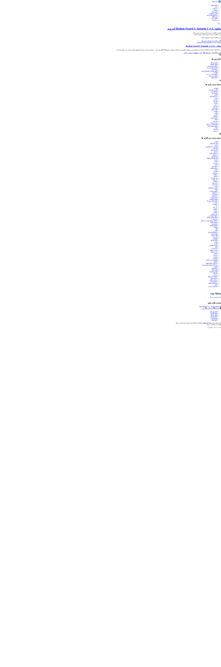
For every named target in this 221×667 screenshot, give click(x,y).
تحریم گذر (215, 184)
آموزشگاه (215, 16)
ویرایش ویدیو (214, 281)
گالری (216, 243)
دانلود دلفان (214, 77)
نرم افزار (215, 8)
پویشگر (215, 181)
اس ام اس (215, 156)
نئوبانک (216, 261)
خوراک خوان (214, 197)
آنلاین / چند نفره (213, 90)
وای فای (215, 273)
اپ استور (215, 155)
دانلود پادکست (214, 199)
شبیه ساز (215, 108)
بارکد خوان (214, 166)
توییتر (203, 308)
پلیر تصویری (214, 178)
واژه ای (215, 129)
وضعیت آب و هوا (213, 276)
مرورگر (215, 255)
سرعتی (215, 106)
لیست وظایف (214, 245)
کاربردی (215, 237)
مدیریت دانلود (214, 250)
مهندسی (215, 258)
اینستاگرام (210, 308)
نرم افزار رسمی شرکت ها (210, 265)
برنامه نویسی (214, 168)
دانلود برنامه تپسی (212, 66)
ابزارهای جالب (213, 153)
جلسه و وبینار (214, 191)
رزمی (216, 104)
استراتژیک (215, 93)
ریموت (216, 210)
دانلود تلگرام (214, 313)
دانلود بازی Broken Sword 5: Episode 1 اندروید (194, 28)
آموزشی (215, 148)
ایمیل (216, 161)
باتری (216, 164)
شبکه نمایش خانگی (212, 217)
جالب (216, 189)
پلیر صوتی (215, 179)
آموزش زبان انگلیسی (211, 146)
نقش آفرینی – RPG (212, 124)
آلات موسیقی (214, 143)
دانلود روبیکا (214, 62)
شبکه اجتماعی (213, 215)
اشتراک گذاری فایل (212, 158)
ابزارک (216, 151)
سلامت (215, 212)
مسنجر (215, 10)
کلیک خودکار (214, 240)
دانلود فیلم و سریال (212, 201)
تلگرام (216, 72)
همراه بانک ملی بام (212, 67)
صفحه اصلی (214, 5)
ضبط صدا (215, 224)
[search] (219, 23)
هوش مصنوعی (213, 13)
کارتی (216, 114)
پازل (200, 53)
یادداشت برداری (213, 286)
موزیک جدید (214, 318)
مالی (216, 247)
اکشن (216, 94)
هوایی (216, 127)
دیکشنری (215, 204)
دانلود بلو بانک (214, 311)
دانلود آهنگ (215, 320)
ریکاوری (215, 209)
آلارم (216, 145)
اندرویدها (214, 1)
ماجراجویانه (214, 117)
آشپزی (216, 88)
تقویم (216, 186)
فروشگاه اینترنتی (213, 232)
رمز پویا (215, 207)
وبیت (208, 324)
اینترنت (215, 163)
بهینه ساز (215, 173)
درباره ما (215, 20)
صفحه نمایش (214, 222)
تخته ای (215, 99)
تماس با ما (215, 18)
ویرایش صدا (214, 278)
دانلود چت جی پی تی (212, 74)
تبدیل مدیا (215, 183)
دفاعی (216, 103)
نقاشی (216, 266)
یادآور (216, 284)
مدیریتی (215, 121)
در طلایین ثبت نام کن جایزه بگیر (210, 41)
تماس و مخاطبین (213, 187)
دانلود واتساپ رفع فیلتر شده (209, 71)
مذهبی (216, 253)
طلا (217, 229)
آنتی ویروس (214, 150)
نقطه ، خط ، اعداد (212, 126)
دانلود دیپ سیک (213, 76)
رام (217, 206)
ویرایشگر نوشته (213, 283)
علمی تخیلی (214, 109)
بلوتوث (216, 171)
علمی (216, 230)
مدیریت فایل (214, 252)
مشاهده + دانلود (188, 53)
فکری (216, 113)
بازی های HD (207, 53)
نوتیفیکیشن (214, 268)
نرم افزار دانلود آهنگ (212, 263)
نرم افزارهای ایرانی (212, 15)
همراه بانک (215, 12)
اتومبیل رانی (214, 91)
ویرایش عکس (214, 279)
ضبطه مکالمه (214, 225)
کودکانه (215, 116)
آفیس (216, 141)
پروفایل (215, 174)
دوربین (216, 202)
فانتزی (216, 111)
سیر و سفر (214, 214)
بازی (216, 7)
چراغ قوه (215, 192)
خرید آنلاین (215, 196)
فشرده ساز (214, 233)
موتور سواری (214, 122)
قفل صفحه (214, 235)
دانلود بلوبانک (214, 64)
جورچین (215, 101)
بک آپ (216, 169)
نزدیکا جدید (214, 69)
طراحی (215, 227)
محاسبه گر (214, 248)
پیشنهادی (195, 53)
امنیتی (216, 160)
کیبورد (216, 242)
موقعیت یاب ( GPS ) (212, 260)
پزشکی (215, 176)
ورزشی (215, 131)
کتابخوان (215, 238)
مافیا (216, 119)
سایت (210, 323)
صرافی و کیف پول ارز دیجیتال (209, 220)
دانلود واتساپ (214, 316)
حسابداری (215, 194)
